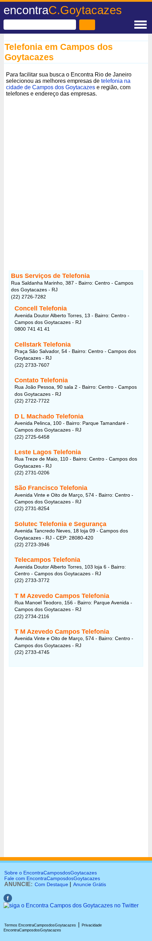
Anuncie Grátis (89, 884)
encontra (63, 10)
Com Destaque (51, 884)
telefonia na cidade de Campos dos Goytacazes (68, 84)
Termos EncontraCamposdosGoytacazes (40, 925)
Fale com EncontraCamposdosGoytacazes (52, 878)
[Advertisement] (76, 175)
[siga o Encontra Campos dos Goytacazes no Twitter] (71, 905)
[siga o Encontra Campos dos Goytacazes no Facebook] (8, 900)
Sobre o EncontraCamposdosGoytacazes (50, 873)
